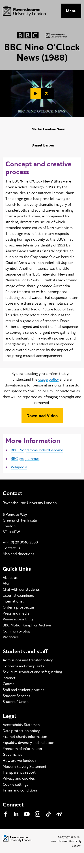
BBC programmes (25, 458)
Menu (71, 10)
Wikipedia (19, 467)
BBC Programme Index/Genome (37, 450)
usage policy (48, 379)
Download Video (42, 415)
